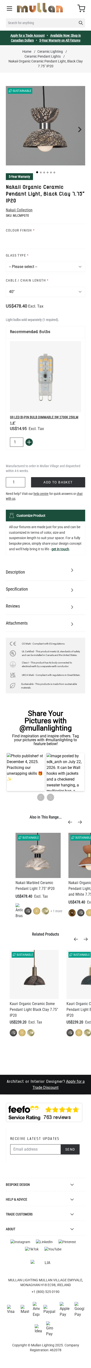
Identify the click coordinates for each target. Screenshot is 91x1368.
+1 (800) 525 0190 (45, 1292)
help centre (41, 494)
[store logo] (40, 7)
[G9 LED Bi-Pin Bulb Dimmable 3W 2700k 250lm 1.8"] (45, 376)
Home (26, 51)
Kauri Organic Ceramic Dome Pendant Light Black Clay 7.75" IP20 (34, 1009)
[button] (37, 172)
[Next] (81, 822)
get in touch (60, 549)
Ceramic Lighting (50, 51)
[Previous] (71, 822)
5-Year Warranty (19, 177)
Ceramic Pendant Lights (43, 56)
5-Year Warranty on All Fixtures (59, 40)
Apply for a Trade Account (27, 35)
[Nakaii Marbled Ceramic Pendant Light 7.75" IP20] (38, 855)
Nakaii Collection (19, 210)
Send (70, 1149)
